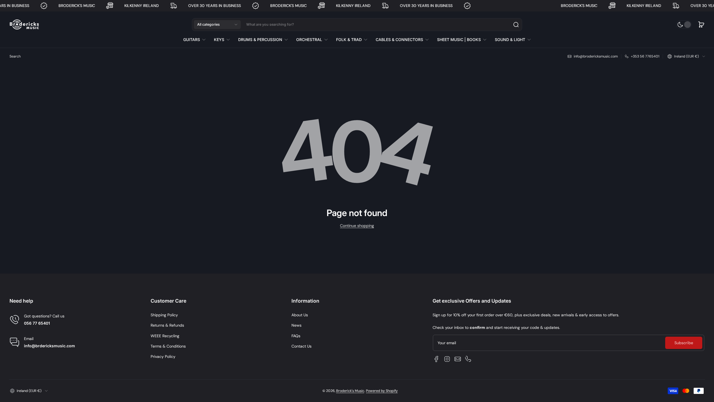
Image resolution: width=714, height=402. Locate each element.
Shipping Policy (164, 314)
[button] (217, 24)
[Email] (457, 359)
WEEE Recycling (165, 335)
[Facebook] (436, 359)
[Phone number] (468, 359)
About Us (299, 314)
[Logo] (24, 24)
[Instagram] (447, 359)
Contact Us (301, 346)
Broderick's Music (350, 391)
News (296, 325)
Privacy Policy (163, 356)
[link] (196, 40)
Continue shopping (357, 225)
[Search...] (516, 24)
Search (15, 56)
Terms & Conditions (168, 346)
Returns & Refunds (167, 325)
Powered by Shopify (382, 391)
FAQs (295, 335)
